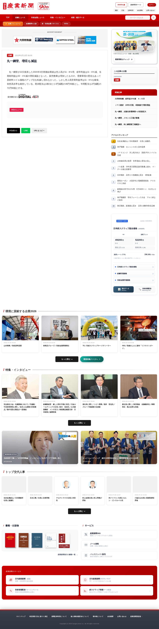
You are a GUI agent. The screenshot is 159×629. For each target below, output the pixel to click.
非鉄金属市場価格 (123, 280)
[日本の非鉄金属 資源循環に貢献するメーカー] (37, 540)
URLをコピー (39, 131)
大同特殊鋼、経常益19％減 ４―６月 (130, 99)
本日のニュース (16, 110)
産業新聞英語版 (135, 616)
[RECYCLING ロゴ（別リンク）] (146, 436)
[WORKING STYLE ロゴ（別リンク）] (67, 436)
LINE (26, 131)
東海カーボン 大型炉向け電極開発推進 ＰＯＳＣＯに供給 (136, 182)
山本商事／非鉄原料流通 (13, 346)
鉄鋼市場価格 (122, 273)
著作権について (98, 616)
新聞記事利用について (59, 616)
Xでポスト (13, 131)
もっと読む (65, 359)
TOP (7, 17)
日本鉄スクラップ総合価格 (127, 267)
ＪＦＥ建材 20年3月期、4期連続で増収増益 (132, 105)
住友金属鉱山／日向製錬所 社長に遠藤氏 (133, 141)
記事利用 (130, 10)
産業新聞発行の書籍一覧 (67, 554)
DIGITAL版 (121, 5)
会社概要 (110, 616)
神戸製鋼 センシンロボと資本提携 (131, 147)
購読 (116, 10)
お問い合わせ (150, 10)
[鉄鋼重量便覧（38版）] (10, 540)
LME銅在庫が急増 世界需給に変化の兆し (133, 161)
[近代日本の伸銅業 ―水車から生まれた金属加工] (64, 540)
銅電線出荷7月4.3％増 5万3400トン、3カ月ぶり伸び (136, 190)
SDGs (66, 24)
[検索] (153, 17)
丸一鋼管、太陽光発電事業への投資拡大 (130, 112)
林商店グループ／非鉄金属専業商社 (56, 346)
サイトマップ (20, 616)
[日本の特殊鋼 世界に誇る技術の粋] (50, 540)
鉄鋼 (117, 80)
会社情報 (140, 10)
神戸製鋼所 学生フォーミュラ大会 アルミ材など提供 (136, 198)
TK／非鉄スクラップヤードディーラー (97, 346)
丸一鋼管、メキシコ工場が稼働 (127, 118)
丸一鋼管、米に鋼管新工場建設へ (128, 124)
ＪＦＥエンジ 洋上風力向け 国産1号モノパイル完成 (137, 154)
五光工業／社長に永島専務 (40, 498)
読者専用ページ (136, 5)
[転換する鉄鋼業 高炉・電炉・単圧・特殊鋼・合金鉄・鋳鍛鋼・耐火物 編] (24, 540)
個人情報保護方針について (80, 616)
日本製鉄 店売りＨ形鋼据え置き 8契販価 (134, 175)
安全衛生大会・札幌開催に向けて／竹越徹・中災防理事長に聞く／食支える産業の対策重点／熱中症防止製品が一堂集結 (20, 406)
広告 (122, 10)
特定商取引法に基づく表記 (38, 616)
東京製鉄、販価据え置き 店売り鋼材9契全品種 (136, 206)
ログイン (152, 4)
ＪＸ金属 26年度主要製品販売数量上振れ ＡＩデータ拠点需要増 (136, 168)
